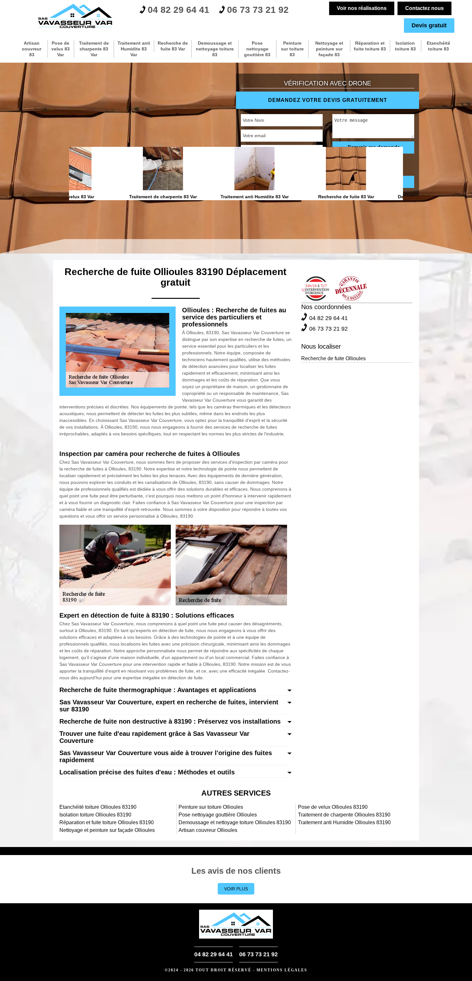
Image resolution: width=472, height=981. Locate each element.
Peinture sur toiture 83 (292, 48)
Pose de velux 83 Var (60, 48)
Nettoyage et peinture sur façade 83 (329, 48)
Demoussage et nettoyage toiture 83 (215, 48)
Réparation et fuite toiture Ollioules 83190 (106, 822)
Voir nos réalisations (362, 8)
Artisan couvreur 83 (31, 48)
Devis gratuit (429, 25)
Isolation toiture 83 (405, 45)
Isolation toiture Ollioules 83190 (95, 814)
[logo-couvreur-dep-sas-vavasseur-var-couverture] (75, 16)
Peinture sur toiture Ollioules (211, 807)
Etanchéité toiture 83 (438, 45)
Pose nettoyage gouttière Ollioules (218, 814)
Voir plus (236, 888)
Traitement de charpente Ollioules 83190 (344, 814)
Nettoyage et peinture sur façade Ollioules (107, 830)
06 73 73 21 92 (258, 10)
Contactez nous (424, 8)
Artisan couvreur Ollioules (208, 830)
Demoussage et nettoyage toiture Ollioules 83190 (235, 822)
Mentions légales (282, 970)
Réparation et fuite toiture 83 (370, 45)
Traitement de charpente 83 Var (94, 48)
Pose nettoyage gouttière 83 (257, 48)
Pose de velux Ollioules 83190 (333, 807)
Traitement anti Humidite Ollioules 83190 (344, 822)
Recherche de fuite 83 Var (173, 45)
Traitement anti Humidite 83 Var (134, 48)
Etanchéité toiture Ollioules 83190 (97, 807)
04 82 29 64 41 (178, 10)
